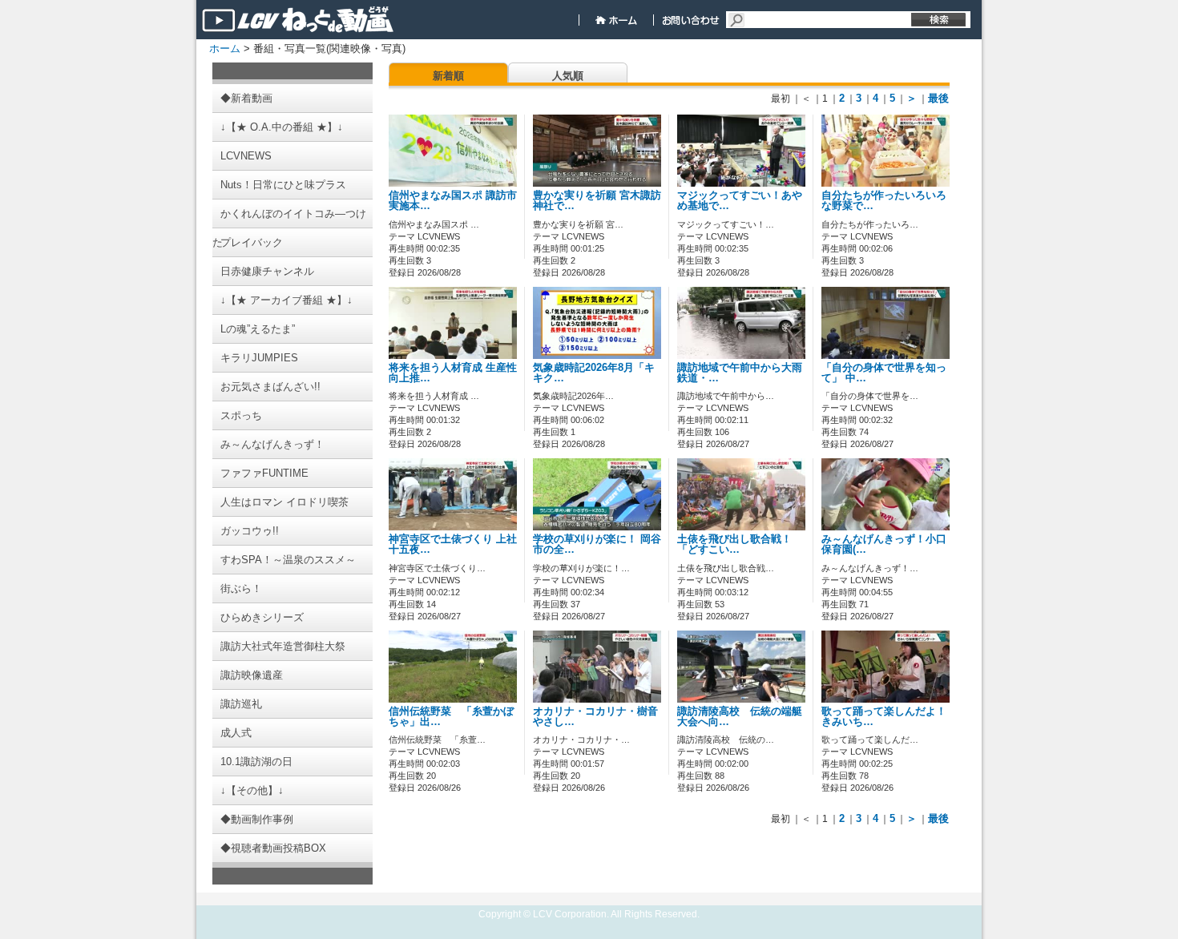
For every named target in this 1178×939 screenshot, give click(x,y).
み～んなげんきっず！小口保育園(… (883, 544)
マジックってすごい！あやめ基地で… (739, 201)
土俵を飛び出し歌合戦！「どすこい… (734, 544)
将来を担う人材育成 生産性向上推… (453, 373)
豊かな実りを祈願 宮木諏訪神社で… (597, 201)
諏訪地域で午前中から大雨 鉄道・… (739, 373)
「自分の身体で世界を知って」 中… (883, 373)
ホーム (224, 48)
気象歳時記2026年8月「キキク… (594, 373)
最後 (938, 98)
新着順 (448, 76)
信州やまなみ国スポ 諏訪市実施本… (453, 201)
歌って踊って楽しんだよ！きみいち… (883, 716)
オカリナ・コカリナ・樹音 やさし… (600, 716)
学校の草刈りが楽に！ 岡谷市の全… (597, 544)
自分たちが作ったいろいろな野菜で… (883, 201)
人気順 (567, 76)
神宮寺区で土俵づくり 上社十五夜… (453, 544)
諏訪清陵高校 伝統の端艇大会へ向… (739, 716)
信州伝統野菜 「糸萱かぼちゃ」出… (451, 716)
